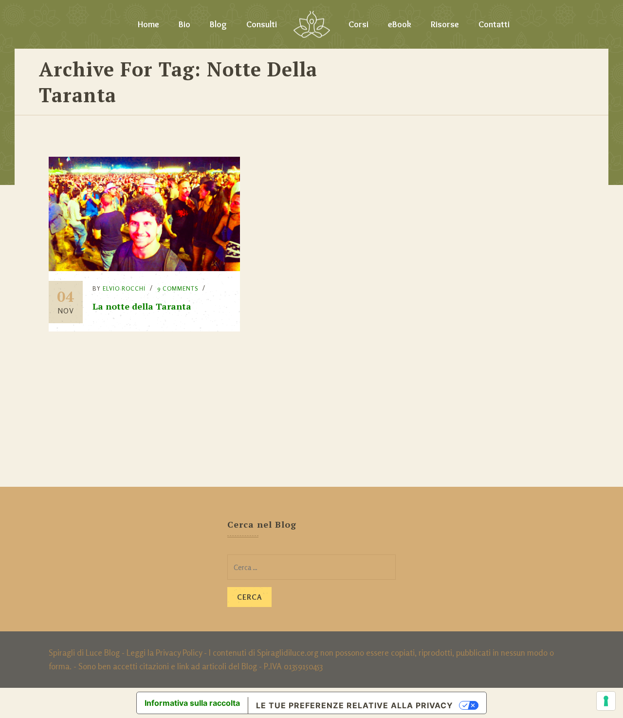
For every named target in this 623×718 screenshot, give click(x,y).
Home (148, 24)
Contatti (494, 24)
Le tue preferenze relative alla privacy (354, 705)
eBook (399, 24)
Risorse (445, 24)
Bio (184, 24)
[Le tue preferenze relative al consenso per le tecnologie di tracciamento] (606, 701)
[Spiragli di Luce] (311, 24)
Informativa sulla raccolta (192, 703)
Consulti (261, 24)
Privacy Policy (179, 652)
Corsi (358, 24)
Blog (218, 24)
